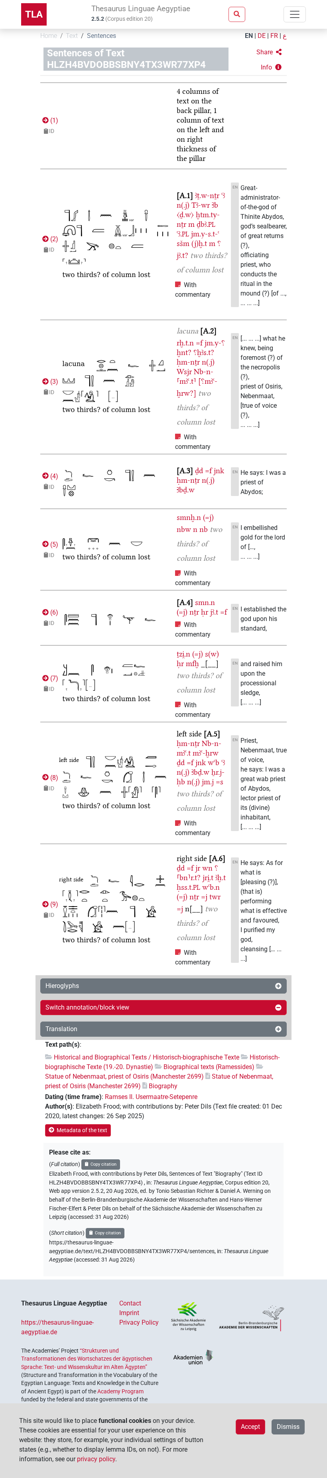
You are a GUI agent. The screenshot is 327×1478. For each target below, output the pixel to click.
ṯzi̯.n (183, 654)
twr (215, 896)
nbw (184, 529)
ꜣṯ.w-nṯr (207, 195)
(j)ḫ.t (199, 243)
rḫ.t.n (185, 342)
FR (274, 36)
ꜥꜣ (223, 195)
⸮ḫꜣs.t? (203, 352)
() (53, 120)
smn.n (205, 602)
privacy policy (96, 1459)
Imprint (129, 1313)
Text (72, 36)
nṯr (194, 612)
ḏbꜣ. (206, 224)
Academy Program (120, 1391)
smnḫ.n (189, 517)
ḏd (199, 470)
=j (204, 896)
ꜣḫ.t (220, 877)
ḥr (204, 612)
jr (197, 868)
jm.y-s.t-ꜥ (205, 233)
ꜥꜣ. (183, 233)
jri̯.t (208, 877)
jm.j (208, 781)
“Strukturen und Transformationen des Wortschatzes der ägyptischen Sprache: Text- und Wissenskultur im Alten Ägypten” (86, 1358)
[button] (269, 52)
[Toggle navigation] (295, 14)
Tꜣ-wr (200, 205)
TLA (34, 14)
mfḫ (192, 663)
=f (199, 342)
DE (262, 36)
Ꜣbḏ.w (186, 489)
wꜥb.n (211, 887)
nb (203, 529)
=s (219, 781)
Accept (250, 1426)
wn (207, 868)
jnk (219, 470)
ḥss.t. (188, 887)
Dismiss (288, 1426)
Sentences (101, 36)
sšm (183, 243)
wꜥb (213, 762)
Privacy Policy (139, 1322)
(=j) (208, 517)
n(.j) (183, 205)
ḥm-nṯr (188, 362)
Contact (130, 1303)
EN (249, 36)
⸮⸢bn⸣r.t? (197, 872)
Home (48, 36)
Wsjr (184, 371)
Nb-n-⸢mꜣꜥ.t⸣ (195, 376)
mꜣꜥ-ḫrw (206, 753)
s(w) (212, 654)
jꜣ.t (214, 612)
